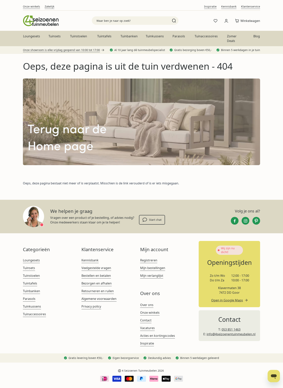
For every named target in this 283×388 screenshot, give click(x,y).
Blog (256, 36)
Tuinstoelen (78, 36)
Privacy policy (91, 306)
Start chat (155, 220)
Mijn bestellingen (152, 268)
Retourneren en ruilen (97, 291)
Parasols (178, 36)
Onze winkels (31, 6)
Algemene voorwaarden (98, 299)
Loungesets (31, 36)
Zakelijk (49, 6)
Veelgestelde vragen (96, 268)
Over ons (146, 305)
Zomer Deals (232, 38)
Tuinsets (55, 36)
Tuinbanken (129, 36)
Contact (146, 320)
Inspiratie (210, 6)
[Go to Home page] (41, 20)
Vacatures (147, 328)
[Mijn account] (226, 21)
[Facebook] (235, 221)
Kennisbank (228, 6)
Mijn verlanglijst (151, 275)
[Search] (173, 20)
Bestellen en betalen (96, 275)
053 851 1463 (231, 329)
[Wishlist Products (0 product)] (215, 21)
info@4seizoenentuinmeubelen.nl (231, 334)
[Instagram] (245, 221)
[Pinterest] (256, 221)
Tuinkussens (155, 36)
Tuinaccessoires (206, 36)
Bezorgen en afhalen (96, 283)
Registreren (148, 260)
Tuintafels (104, 36)
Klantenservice (250, 6)
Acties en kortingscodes (157, 336)
